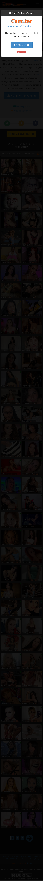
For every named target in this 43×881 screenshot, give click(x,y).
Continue (20, 45)
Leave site (21, 52)
